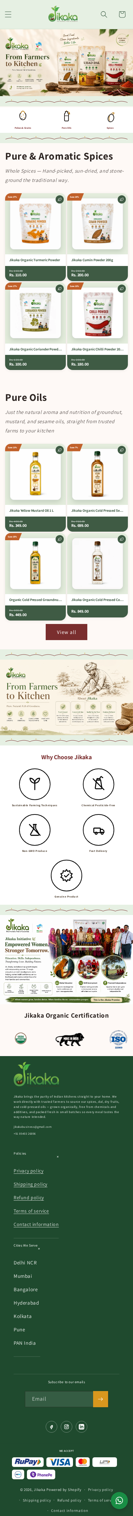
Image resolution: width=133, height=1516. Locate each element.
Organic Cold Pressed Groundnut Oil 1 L (35, 600)
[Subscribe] (100, 1399)
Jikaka (39, 1489)
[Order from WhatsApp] (119, 1500)
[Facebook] (51, 1427)
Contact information (36, 1224)
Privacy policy (28, 1171)
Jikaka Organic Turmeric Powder (34, 260)
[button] (8, 14)
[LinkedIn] (81, 1427)
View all (66, 632)
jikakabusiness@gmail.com (32, 1127)
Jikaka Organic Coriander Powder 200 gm (35, 349)
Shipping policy (30, 1184)
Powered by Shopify (64, 1489)
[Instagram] (66, 1427)
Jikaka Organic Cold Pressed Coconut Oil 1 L (97, 600)
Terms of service (31, 1211)
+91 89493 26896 (25, 1134)
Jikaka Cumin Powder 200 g (92, 260)
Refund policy (29, 1197)
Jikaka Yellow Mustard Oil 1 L (31, 510)
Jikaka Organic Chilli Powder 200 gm (97, 349)
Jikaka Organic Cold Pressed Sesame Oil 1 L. (97, 510)
